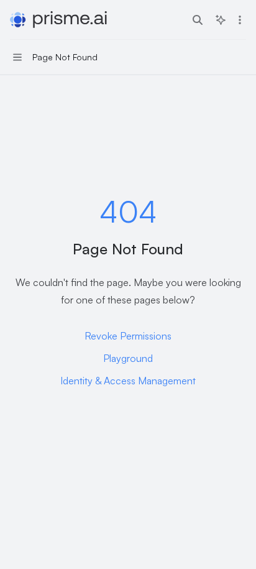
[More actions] (240, 20)
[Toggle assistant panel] (220, 19)
